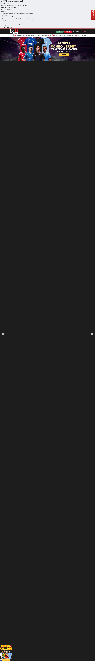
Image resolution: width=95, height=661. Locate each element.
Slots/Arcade (31, 35)
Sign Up (68, 31)
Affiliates (83, 35)
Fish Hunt (37, 35)
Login (60, 31)
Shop (55, 35)
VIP (50, 35)
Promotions (44, 35)
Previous (3, 334)
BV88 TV (78, 35)
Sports (25, 35)
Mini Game (62, 35)
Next (92, 334)
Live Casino (19, 35)
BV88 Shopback (69, 35)
